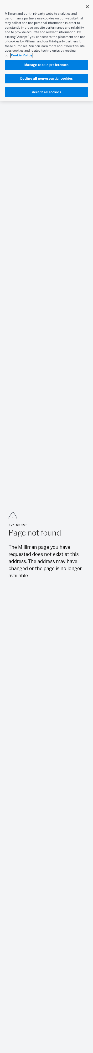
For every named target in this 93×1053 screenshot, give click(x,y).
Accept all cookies (46, 92)
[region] (46, 50)
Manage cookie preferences (46, 65)
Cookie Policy (21, 55)
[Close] (87, 6)
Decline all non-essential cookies (46, 79)
